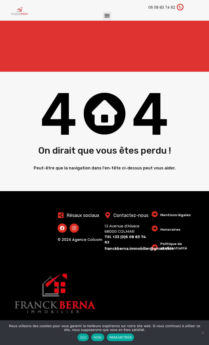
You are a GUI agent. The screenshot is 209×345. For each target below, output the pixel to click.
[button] (107, 15)
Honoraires (170, 229)
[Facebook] (62, 228)
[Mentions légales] (155, 214)
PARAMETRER (120, 337)
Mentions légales (175, 215)
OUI (83, 337)
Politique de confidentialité (173, 246)
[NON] (202, 333)
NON (98, 337)
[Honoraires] (155, 228)
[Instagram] (74, 228)
